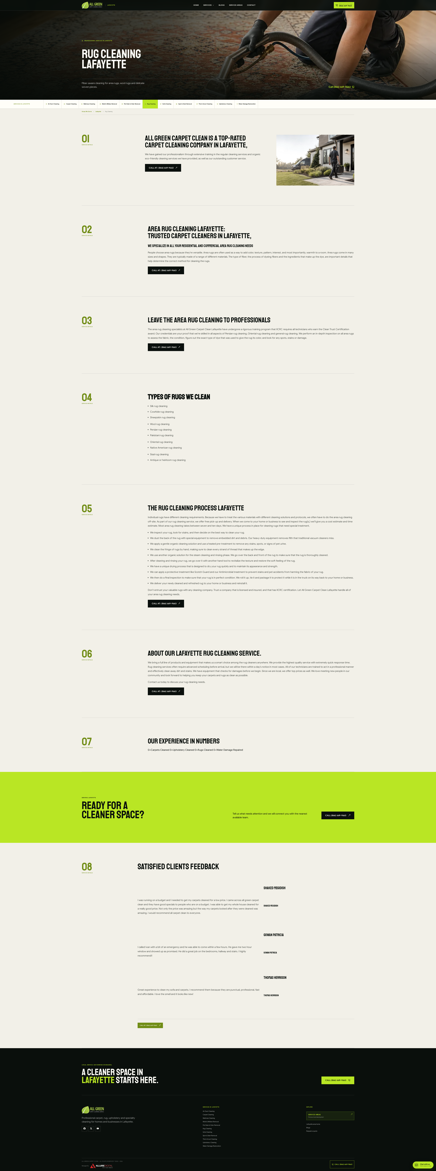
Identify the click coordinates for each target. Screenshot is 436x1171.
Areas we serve (87, 111)
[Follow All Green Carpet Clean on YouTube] (97, 1128)
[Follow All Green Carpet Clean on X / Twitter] (91, 1128)
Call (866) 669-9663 (340, 86)
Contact (251, 5)
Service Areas (236, 5)
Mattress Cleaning (88, 104)
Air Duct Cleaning (52, 104)
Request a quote (311, 1131)
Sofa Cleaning (165, 104)
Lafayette (98, 111)
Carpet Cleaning (70, 104)
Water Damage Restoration (246, 104)
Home (196, 5)
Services (207, 5)
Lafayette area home (313, 1124)
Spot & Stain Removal (184, 104)
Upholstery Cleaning (224, 104)
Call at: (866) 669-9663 (161, 168)
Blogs (222, 5)
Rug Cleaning (150, 104)
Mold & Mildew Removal (108, 104)
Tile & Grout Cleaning (204, 104)
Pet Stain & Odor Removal (131, 104)
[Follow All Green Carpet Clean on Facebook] (84, 1128)
